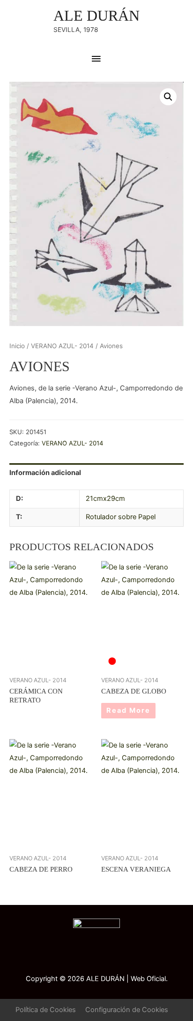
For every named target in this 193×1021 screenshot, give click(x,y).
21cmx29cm (105, 498)
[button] (168, 96)
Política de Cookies (45, 1009)
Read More (128, 710)
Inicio (17, 346)
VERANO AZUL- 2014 (62, 346)
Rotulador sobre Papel (121, 517)
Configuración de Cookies (126, 1009)
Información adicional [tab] (45, 472)
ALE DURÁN (96, 16)
